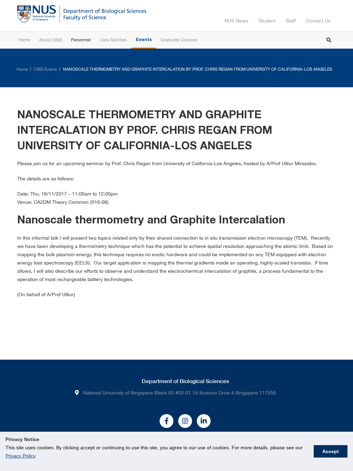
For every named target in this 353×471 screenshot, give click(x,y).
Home (22, 69)
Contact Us (318, 20)
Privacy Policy (20, 456)
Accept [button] (330, 451)
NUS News (236, 20)
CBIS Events (45, 69)
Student (267, 20)
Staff (291, 20)
